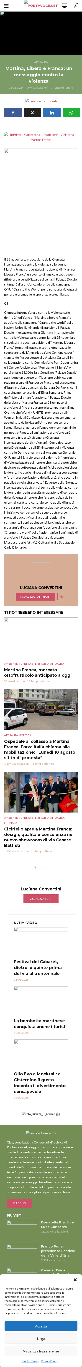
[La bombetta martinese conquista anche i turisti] (41, 987)
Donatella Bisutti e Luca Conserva (57, 1210)
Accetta (41, 1326)
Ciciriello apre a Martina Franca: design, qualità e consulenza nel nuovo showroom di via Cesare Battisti (39, 822)
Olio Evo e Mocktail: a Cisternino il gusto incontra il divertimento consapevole (40, 1068)
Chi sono (19, 1188)
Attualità (41, 62)
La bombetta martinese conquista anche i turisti (40, 1009)
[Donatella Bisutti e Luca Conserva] (22, 1215)
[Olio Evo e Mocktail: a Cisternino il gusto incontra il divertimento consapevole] (41, 1040)
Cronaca (10, 808)
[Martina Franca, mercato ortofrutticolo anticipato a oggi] (41, 623)
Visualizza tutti (41, 884)
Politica (25, 720)
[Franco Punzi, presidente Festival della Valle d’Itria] (22, 1240)
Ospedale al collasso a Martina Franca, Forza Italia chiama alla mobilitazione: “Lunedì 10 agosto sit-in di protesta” (39, 735)
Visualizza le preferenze (41, 1351)
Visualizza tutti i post (35, 582)
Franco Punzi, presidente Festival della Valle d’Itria (58, 1236)
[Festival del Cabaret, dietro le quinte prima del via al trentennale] (41, 928)
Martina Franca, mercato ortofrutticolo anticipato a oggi (38, 658)
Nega (41, 1339)
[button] (75, 1280)
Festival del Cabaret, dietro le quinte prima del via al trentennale (38, 953)
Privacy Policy (49, 1361)
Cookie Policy (30, 1361)
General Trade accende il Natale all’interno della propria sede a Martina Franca (56, 1265)
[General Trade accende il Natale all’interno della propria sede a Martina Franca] (22, 1263)
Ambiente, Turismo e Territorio (26, 649)
